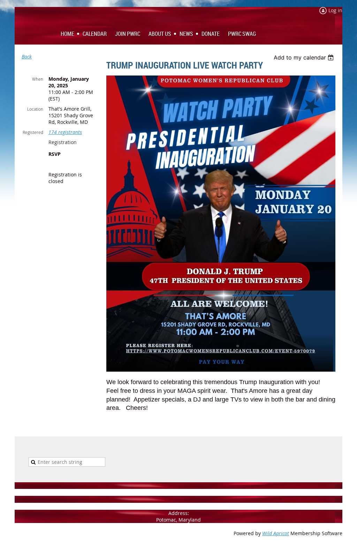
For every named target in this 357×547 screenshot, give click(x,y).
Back (27, 56)
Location (35, 109)
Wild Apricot (275, 533)
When (37, 79)
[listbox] (304, 57)
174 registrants (65, 132)
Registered (33, 132)
